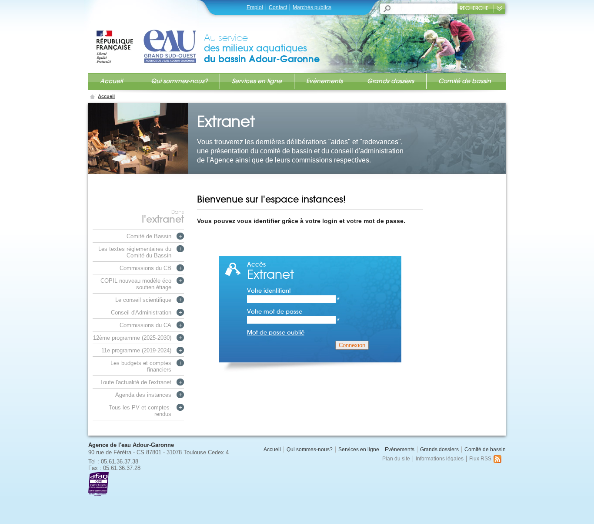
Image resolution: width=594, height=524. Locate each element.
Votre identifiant (293, 290)
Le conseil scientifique (143, 300)
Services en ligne (257, 81)
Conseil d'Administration (141, 312)
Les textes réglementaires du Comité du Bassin (134, 252)
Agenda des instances (143, 395)
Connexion (352, 345)
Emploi (255, 7)
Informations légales (440, 459)
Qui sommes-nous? (179, 81)
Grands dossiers (390, 81)
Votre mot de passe (293, 311)
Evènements (324, 81)
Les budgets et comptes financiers (140, 366)
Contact (278, 7)
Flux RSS (480, 459)
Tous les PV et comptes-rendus (140, 410)
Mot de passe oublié (275, 332)
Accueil (111, 81)
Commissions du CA (145, 325)
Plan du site (396, 459)
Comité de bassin (464, 81)
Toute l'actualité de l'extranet (135, 382)
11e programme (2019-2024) (136, 350)
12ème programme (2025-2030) (132, 338)
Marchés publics (312, 7)
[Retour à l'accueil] (149, 38)
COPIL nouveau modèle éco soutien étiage (135, 284)
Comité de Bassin (149, 236)
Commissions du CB (145, 268)
